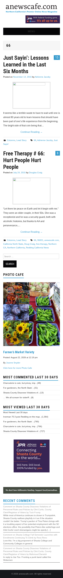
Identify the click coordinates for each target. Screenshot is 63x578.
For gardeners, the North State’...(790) (21, 421)
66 (35, 140)
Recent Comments (19, 501)
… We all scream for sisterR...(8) (18, 397)
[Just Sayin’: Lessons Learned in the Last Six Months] (31, 95)
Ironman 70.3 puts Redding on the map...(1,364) (25, 417)
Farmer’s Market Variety (18, 352)
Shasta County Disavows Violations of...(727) (24, 431)
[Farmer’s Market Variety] (31, 314)
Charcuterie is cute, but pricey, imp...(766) (22, 426)
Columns (11, 140)
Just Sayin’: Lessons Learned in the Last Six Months (26, 64)
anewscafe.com (51, 240)
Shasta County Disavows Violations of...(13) (23, 392)
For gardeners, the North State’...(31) (20, 388)
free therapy (41, 244)
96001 (40, 240)
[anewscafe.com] (31, 8)
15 (56, 57)
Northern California (16, 247)
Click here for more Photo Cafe (17, 368)
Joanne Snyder (13, 363)
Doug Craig (29, 244)
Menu (31, 31)
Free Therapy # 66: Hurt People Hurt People (24, 160)
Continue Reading (31, 132)
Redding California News (37, 247)
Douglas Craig (35, 172)
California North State (13, 244)
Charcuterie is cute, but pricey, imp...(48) (22, 383)
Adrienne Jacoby (42, 77)
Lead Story (21, 140)
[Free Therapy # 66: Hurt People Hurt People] (31, 191)
